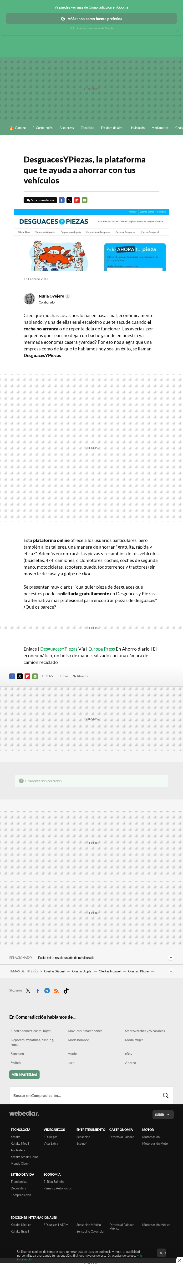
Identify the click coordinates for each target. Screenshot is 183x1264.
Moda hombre (78, 1040)
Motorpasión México (156, 1225)
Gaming (20, 128)
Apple (72, 1054)
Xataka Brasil (20, 1231)
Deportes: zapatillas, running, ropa (32, 1042)
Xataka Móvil (20, 1143)
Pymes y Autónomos (58, 1188)
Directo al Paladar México (121, 1226)
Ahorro (82, 676)
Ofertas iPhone (138, 971)
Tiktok (66, 990)
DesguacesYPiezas (58, 649)
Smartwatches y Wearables (145, 1031)
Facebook (62, 200)
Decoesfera (18, 1188)
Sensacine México (88, 1225)
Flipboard (77, 200)
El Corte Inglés (43, 128)
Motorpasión (151, 1137)
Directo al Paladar (121, 1137)
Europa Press (101, 649)
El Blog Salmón (54, 1181)
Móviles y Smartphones (85, 1031)
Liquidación (137, 128)
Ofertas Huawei (110, 971)
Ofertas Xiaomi (54, 971)
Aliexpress (67, 128)
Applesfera (18, 1150)
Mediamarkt (160, 128)
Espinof (81, 1143)
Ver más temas (24, 1075)
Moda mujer (134, 1040)
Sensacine (83, 1137)
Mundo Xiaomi (20, 1163)
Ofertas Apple (82, 971)
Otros (64, 676)
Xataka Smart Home (25, 1157)
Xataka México (21, 1225)
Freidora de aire (111, 128)
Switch (16, 1063)
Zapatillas (87, 128)
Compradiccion (21, 1195)
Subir (159, 1115)
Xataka (15, 1137)
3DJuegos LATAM (56, 1225)
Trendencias (19, 1181)
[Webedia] (24, 1113)
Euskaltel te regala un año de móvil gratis (66, 958)
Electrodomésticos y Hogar (31, 1031)
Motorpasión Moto (155, 1143)
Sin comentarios (42, 200)
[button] (53, 296)
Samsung (17, 1054)
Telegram (47, 990)
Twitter (69, 200)
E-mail (84, 200)
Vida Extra (51, 1143)
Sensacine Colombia (90, 1231)
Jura (71, 1063)
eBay (128, 1054)
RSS (56, 990)
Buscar (166, 1095)
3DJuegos (50, 1137)
